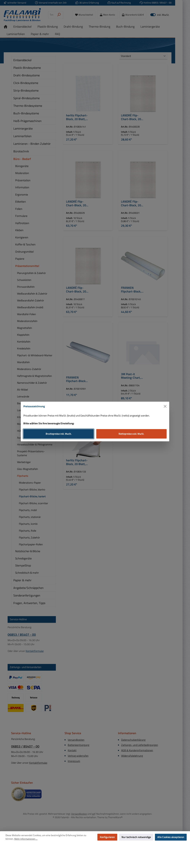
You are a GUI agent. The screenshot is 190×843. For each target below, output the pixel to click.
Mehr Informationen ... (25, 839)
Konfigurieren (107, 837)
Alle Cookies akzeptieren (170, 837)
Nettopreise (131, 434)
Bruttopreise (59, 434)
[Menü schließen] (165, 406)
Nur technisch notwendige (136, 837)
